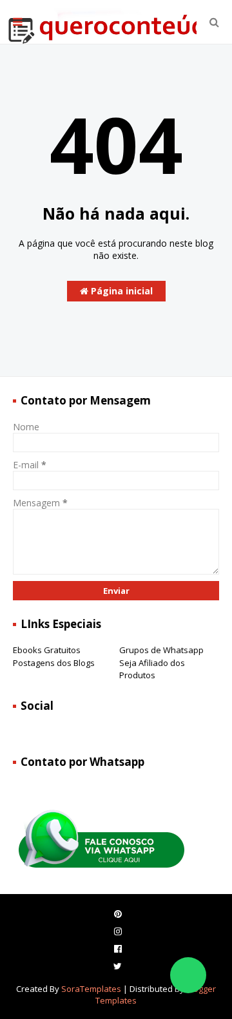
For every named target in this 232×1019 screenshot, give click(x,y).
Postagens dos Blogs (54, 663)
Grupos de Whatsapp (161, 650)
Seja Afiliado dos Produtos (152, 669)
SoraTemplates (91, 989)
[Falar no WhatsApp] (188, 975)
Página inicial (120, 291)
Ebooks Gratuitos (47, 650)
